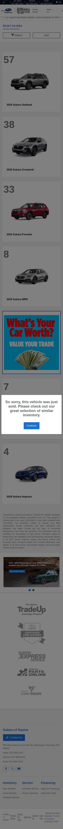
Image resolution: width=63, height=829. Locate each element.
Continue (32, 425)
